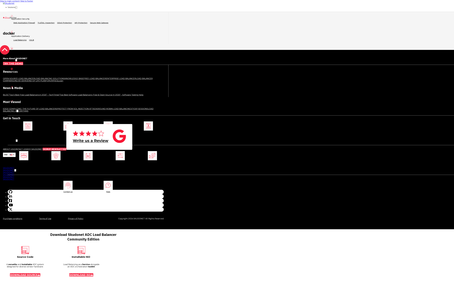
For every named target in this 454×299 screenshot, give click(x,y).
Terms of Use (45, 219)
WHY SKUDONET (34, 149)
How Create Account (61, 93)
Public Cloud (32, 55)
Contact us (152, 162)
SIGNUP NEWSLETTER (54, 149)
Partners (88, 162)
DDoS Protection (64, 23)
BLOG (6, 95)
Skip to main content (10, 1)
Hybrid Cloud (18, 55)
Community (18, 76)
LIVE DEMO (22, 81)
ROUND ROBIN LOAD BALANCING (114, 109)
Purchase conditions (12, 219)
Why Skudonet (56, 162)
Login (15, 93)
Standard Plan (31, 106)
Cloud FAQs (45, 93)
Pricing (24, 93)
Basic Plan (17, 106)
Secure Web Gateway (99, 23)
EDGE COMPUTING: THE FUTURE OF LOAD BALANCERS (30, 109)
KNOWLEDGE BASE (74, 78)
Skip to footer (26, 1)
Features (33, 93)
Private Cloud (46, 55)
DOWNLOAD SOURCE (24, 274)
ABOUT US (8, 149)
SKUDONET (8, 168)
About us (24, 162)
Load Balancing (19, 40)
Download (32, 76)
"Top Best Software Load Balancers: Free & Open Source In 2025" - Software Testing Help (101, 95)
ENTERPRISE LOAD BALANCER (121, 78)
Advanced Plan (46, 106)
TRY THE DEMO (13, 63)
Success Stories (148, 132)
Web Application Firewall (24, 23)
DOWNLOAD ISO (80, 274)
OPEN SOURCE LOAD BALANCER (19, 78)
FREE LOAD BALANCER (95, 78)
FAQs (55, 81)
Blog (28, 132)
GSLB (31, 40)
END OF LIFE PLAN (37, 81)
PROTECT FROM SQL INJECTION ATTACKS (77, 109)
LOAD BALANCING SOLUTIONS (50, 78)
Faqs (108, 192)
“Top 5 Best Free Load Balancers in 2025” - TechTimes (34, 95)
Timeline (120, 162)
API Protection (81, 23)
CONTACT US (19, 149)
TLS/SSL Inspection (46, 23)
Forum (44, 76)
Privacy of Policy (75, 219)
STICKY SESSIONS (139, 109)
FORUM (49, 81)
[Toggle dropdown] (16, 7)
